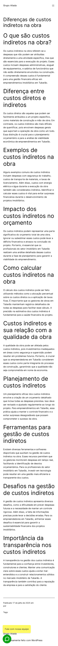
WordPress (36, 640)
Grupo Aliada (10, 5)
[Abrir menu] (53, 5)
